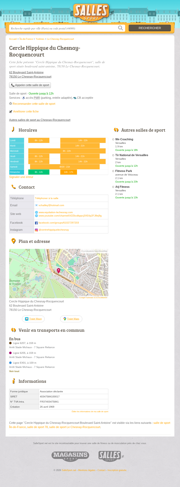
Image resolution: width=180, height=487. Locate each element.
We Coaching (124, 139)
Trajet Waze (35, 319)
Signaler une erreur (21, 176)
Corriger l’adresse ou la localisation (93, 298)
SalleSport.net (90, 12)
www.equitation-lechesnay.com (56, 212)
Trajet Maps (73, 319)
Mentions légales (86, 470)
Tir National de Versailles (131, 155)
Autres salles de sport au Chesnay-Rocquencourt (39, 119)
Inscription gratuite (117, 470)
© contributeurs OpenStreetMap (94, 251)
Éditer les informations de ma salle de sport (90, 411)
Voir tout (14, 371)
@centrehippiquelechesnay (54, 229)
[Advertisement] (141, 282)
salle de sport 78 (37, 427)
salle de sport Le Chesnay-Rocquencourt (74, 427)
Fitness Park (123, 170)
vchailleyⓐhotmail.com (51, 205)
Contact (101, 470)
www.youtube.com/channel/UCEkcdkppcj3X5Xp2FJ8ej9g (70, 215)
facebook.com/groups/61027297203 (59, 222)
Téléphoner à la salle (46, 198)
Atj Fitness (122, 186)
